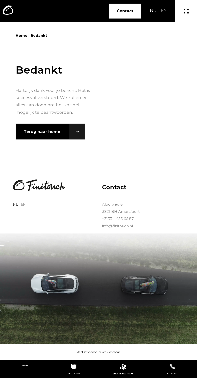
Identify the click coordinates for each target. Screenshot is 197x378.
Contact (125, 10)
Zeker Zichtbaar (109, 352)
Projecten (74, 373)
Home (21, 35)
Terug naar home (43, 131)
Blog (25, 365)
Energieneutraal (123, 374)
